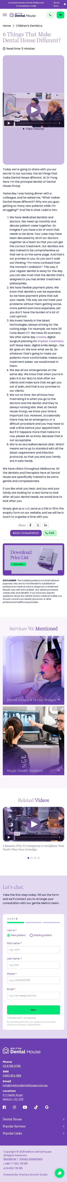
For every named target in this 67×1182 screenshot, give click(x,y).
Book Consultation (26, 533)
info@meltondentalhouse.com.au (25, 1085)
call (27, 509)
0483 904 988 (12, 1076)
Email (11, 989)
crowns (41, 337)
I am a (11, 930)
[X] (38, 525)
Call (51, 533)
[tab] (28, 858)
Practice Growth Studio (33, 1174)
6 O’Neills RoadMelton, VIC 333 (13, 1097)
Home (7, 26)
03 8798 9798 (12, 1066)
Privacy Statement (30, 1159)
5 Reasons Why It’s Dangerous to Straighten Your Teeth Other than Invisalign (33, 847)
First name (14, 943)
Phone (11, 974)
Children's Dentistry (29, 26)
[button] (33, 110)
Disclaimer (9, 1159)
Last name (14, 958)
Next (33, 1010)
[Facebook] (30, 525)
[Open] (5, 15)
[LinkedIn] (45, 525)
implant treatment (50, 341)
